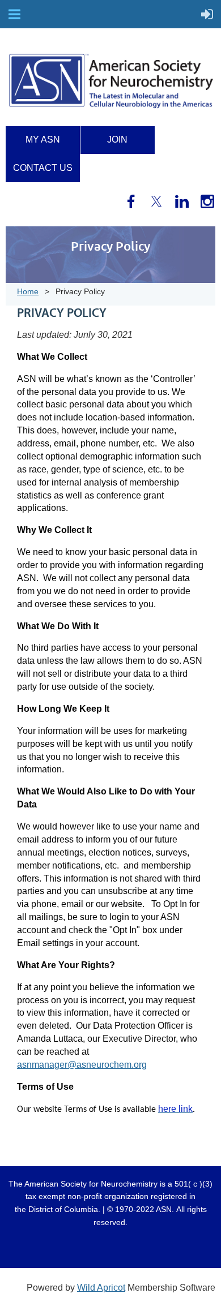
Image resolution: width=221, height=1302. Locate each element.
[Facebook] (131, 201)
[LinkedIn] (182, 201)
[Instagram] (207, 201)
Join (117, 139)
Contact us (43, 168)
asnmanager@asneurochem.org (82, 1064)
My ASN (43, 139)
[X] (156, 201)
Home (28, 291)
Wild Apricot (101, 1287)
